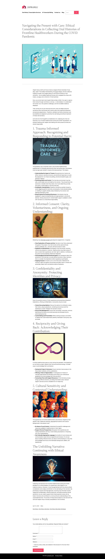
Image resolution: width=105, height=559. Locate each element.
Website (35, 542)
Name (35, 536)
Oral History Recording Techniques (58, 509)
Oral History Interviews (44, 509)
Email (34, 539)
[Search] (76, 12)
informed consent (45, 240)
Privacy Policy (58, 555)
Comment (36, 533)
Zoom (56, 91)
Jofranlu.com (50, 555)
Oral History (35, 509)
